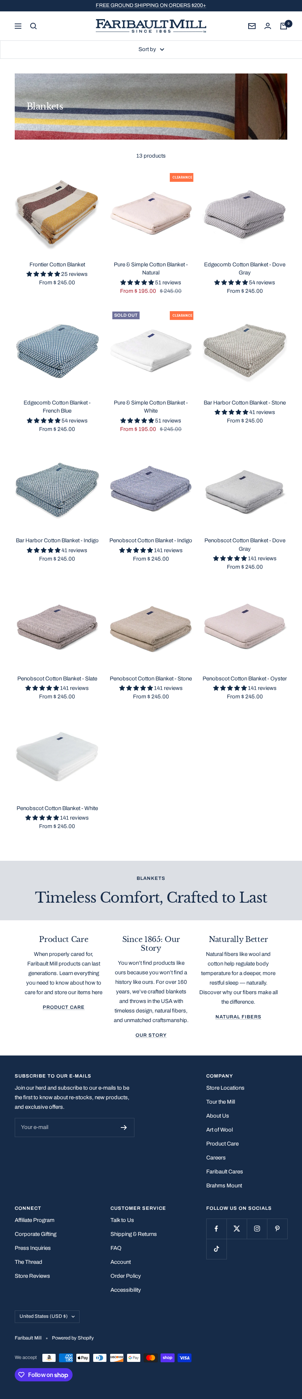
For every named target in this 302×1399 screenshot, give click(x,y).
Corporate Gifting (35, 1234)
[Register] (124, 1127)
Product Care (64, 1007)
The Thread (28, 1262)
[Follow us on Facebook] (216, 1229)
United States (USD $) (44, 1316)
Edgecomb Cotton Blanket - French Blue (57, 407)
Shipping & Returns (133, 1234)
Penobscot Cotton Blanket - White (57, 808)
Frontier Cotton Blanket (57, 264)
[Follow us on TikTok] (216, 1249)
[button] (44, 274)
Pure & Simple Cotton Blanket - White (151, 407)
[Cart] (283, 26)
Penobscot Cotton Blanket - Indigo (150, 540)
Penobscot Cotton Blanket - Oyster (245, 678)
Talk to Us (122, 1220)
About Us (217, 1116)
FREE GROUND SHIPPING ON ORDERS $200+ (151, 5)
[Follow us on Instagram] (257, 1229)
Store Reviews (32, 1276)
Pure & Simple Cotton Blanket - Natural (151, 269)
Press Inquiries (33, 1248)
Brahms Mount (224, 1185)
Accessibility (125, 1290)
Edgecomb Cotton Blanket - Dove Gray (244, 269)
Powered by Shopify (73, 1338)
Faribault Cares (224, 1172)
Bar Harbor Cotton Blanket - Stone (245, 403)
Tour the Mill (220, 1102)
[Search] (33, 26)
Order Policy (125, 1276)
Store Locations (225, 1088)
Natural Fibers (238, 1016)
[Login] (267, 26)
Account (120, 1262)
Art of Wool (219, 1130)
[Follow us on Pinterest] (277, 1229)
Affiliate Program (35, 1220)
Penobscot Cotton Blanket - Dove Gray (244, 544)
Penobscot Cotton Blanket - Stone (151, 678)
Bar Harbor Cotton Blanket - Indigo (57, 540)
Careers (216, 1158)
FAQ (116, 1248)
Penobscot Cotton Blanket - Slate (57, 678)
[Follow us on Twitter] (236, 1229)
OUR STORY (151, 1035)
